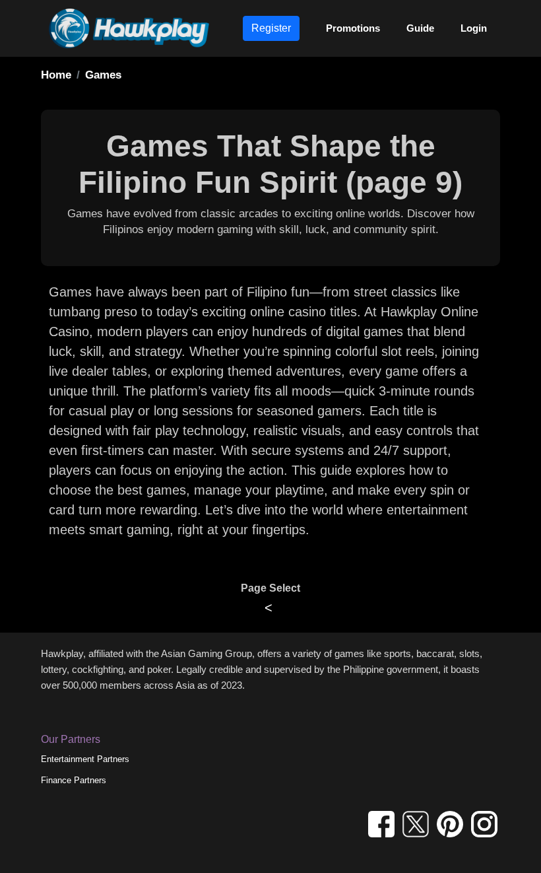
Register (271, 28)
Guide (420, 28)
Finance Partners (73, 780)
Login (474, 28)
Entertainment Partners (85, 759)
